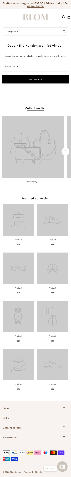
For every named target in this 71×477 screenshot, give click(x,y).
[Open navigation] (8, 17)
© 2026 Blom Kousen (12, 472)
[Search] (64, 31)
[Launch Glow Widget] (62, 466)
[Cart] (69, 17)
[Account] (63, 17)
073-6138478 (35, 6)
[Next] (65, 151)
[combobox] (35, 31)
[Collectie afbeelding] (33, 147)
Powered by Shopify (33, 472)
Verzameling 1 (33, 182)
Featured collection (35, 198)
